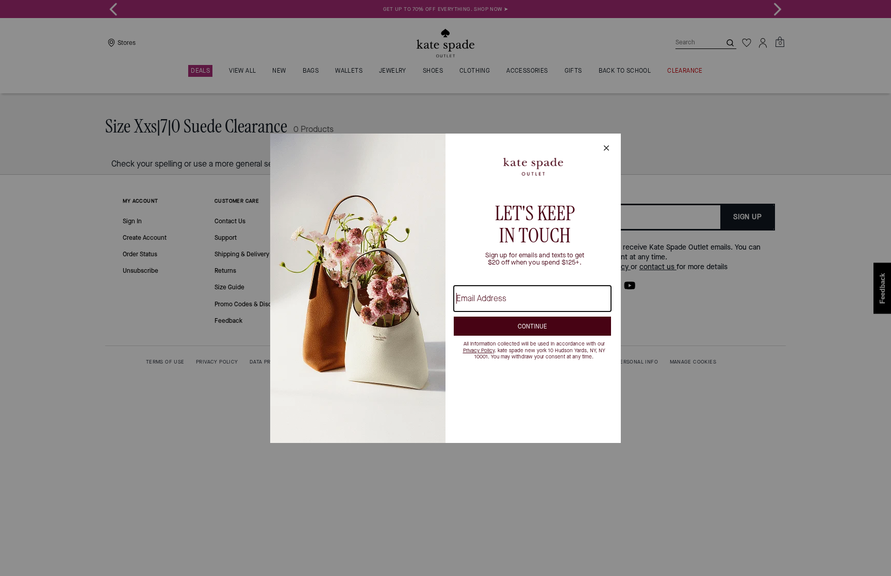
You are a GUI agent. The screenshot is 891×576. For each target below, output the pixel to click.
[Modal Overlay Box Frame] (445, 288)
